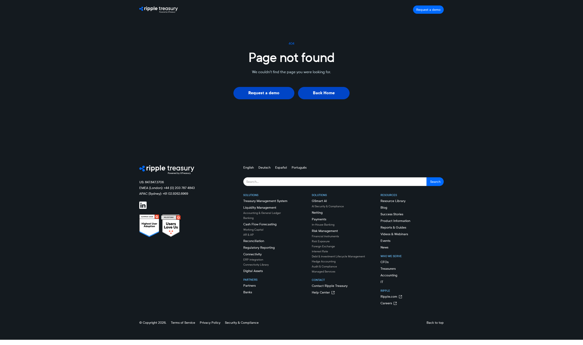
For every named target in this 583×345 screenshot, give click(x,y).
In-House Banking (323, 224)
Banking (248, 218)
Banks (247, 292)
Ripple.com (388, 296)
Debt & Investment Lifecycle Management (338, 256)
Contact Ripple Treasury (330, 286)
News (384, 247)
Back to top (435, 323)
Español (281, 167)
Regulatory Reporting (259, 247)
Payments (319, 219)
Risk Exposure (321, 241)
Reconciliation (253, 241)
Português (299, 167)
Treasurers (388, 269)
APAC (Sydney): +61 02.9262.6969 (163, 193)
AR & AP (248, 234)
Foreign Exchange (323, 246)
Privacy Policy (210, 323)
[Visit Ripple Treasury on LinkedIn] (145, 205)
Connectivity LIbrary (256, 264)
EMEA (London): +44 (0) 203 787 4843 (167, 188)
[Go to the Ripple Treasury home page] (158, 9)
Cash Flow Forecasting (259, 224)
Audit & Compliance (324, 266)
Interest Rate (320, 251)
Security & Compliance (242, 323)
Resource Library (392, 201)
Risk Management (325, 231)
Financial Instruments (325, 236)
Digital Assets (253, 271)
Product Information (395, 221)
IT (381, 282)
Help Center (321, 292)
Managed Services (323, 271)
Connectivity (252, 254)
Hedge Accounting (324, 261)
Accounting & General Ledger (262, 213)
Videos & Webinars (394, 234)
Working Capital (253, 229)
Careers (386, 303)
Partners (249, 285)
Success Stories (391, 214)
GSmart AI (319, 201)
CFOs (384, 262)
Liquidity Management (259, 207)
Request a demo (428, 10)
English (248, 167)
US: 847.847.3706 (151, 182)
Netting (317, 212)
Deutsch (264, 167)
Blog (383, 207)
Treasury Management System (265, 201)
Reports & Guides (393, 227)
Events (385, 241)
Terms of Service (183, 323)
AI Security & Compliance (328, 206)
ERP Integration (253, 259)
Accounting (388, 275)
